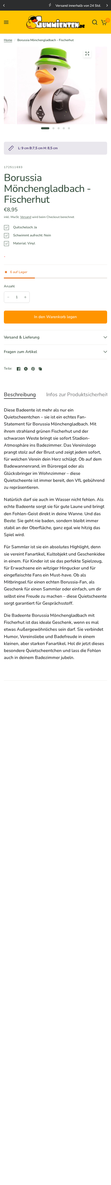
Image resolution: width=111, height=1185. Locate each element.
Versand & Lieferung (21, 337)
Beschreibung (20, 394)
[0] (103, 22)
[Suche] (94, 22)
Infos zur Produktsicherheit (77, 394)
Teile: (8, 368)
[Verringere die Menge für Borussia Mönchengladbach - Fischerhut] (8, 297)
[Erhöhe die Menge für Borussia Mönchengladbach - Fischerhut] (25, 297)
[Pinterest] (33, 369)
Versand (25, 217)
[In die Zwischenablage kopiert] (40, 369)
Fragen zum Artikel (20, 351)
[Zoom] (87, 53)
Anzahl (9, 286)
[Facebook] (18, 369)
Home (8, 40)
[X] (26, 369)
